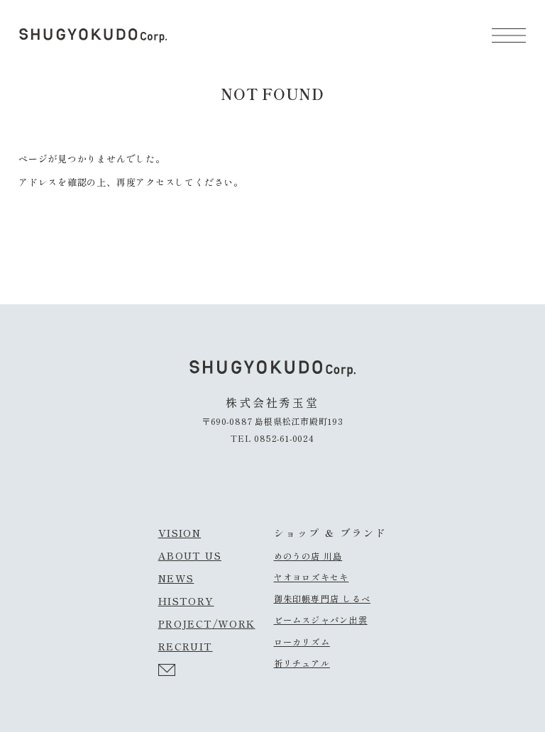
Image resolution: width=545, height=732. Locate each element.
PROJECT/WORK (206, 623)
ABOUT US (189, 555)
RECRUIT (185, 646)
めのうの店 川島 (308, 556)
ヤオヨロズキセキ (311, 577)
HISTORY (186, 601)
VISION (179, 533)
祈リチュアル (302, 663)
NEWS (176, 578)
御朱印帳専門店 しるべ (322, 598)
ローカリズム (302, 642)
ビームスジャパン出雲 (321, 620)
